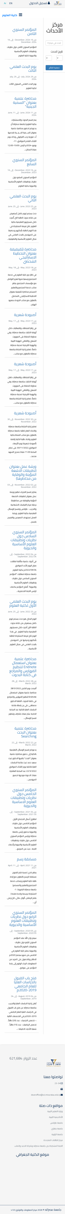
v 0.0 (13, 1210)
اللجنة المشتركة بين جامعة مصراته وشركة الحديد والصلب (38, 1146)
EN (10, 3)
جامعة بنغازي (57, 1129)
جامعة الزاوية (57, 1134)
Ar (5, 3)
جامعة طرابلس (56, 1123)
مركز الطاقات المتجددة (53, 1140)
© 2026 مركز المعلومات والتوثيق (29, 1210)
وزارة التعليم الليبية (55, 1111)
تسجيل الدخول (38, 3)
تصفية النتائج (54, 68)
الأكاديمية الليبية (56, 1117)
